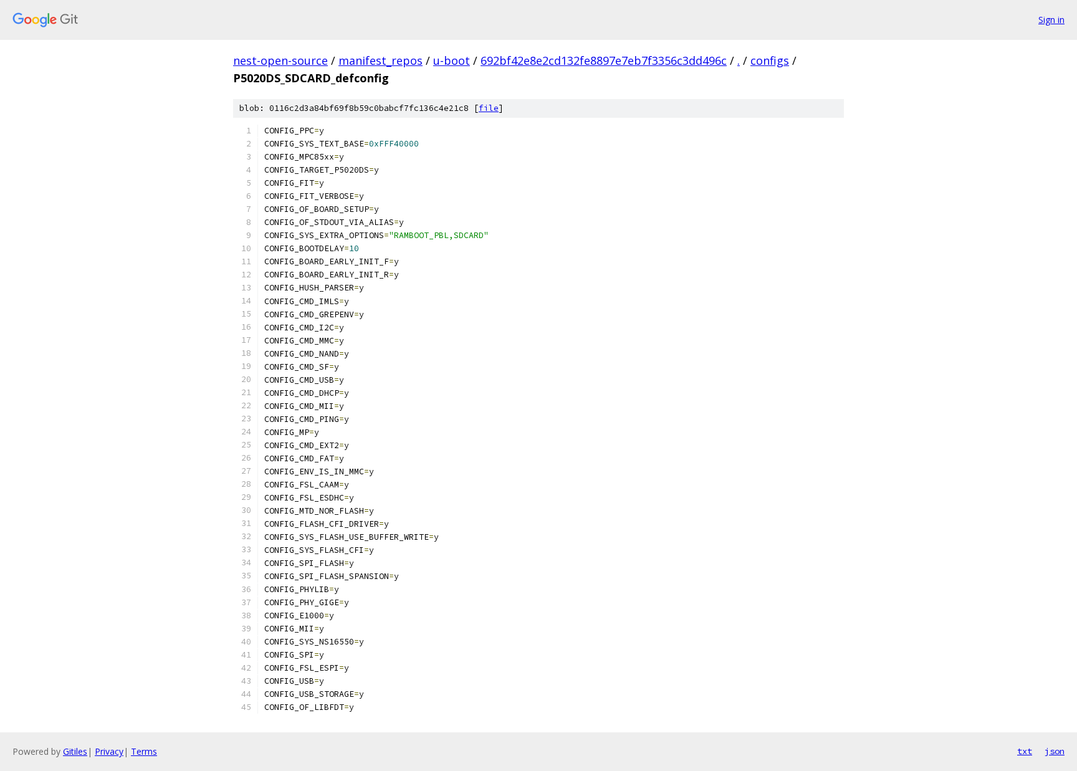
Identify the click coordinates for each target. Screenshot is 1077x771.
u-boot (451, 60)
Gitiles (75, 751)
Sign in (1051, 20)
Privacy (109, 751)
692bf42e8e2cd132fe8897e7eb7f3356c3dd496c (604, 60)
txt (1024, 751)
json (1055, 751)
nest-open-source (280, 60)
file (489, 108)
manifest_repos (380, 60)
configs (769, 60)
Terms (144, 751)
